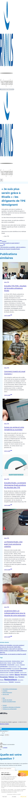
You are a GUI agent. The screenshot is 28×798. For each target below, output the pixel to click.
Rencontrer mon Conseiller (7, 89)
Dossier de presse (7, 700)
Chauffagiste (17, 664)
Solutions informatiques (4, 682)
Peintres (11, 677)
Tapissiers (11, 682)
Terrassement (17, 682)
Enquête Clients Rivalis (5, 670)
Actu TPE (6, 282)
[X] (2, 713)
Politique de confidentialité (10, 709)
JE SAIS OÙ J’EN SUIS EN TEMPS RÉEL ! (10, 647)
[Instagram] (5, 713)
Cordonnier (19, 666)
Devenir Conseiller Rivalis (9, 701)
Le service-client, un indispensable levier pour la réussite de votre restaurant (14, 613)
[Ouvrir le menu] (1, 180)
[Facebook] (0, 713)
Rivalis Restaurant (7, 692)
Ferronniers (11, 672)
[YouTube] (6, 713)
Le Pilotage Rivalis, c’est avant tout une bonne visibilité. (13, 544)
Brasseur (9, 662)
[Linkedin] (3, 713)
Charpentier (3, 664)
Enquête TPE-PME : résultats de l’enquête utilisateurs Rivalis (15, 288)
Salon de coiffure (20, 679)
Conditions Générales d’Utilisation (11, 707)
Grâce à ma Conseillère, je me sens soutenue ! (12, 645)
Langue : (2, 735)
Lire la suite (8, 315)
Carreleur (14, 662)
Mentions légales (4, 724)
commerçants (4, 666)
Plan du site (6, 694)
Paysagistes (4, 677)
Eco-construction (15, 668)
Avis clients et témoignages (10, 689)
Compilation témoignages (12, 666)
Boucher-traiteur (3, 662)
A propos (5, 690)
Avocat (22, 661)
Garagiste (16, 672)
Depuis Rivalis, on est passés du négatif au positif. (13, 654)
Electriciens (23, 668)
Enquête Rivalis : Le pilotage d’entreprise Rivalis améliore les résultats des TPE (15, 485)
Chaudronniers (10, 664)
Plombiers (21, 677)
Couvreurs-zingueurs (6, 668)
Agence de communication (5, 661)
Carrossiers (19, 662)
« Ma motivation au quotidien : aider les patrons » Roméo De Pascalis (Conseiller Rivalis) (13, 247)
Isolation (11, 674)
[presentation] (15, 271)
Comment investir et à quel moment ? (10, 242)
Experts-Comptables (16, 670)
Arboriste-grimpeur (16, 661)
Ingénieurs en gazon (4, 674)
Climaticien (22, 664)
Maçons (17, 674)
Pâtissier (2, 679)
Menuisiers (24, 674)
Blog (4, 698)
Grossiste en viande (23, 672)
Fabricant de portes (4, 672)
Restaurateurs (10, 679)
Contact (5, 705)
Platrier (16, 677)
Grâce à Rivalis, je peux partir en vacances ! (11, 648)
